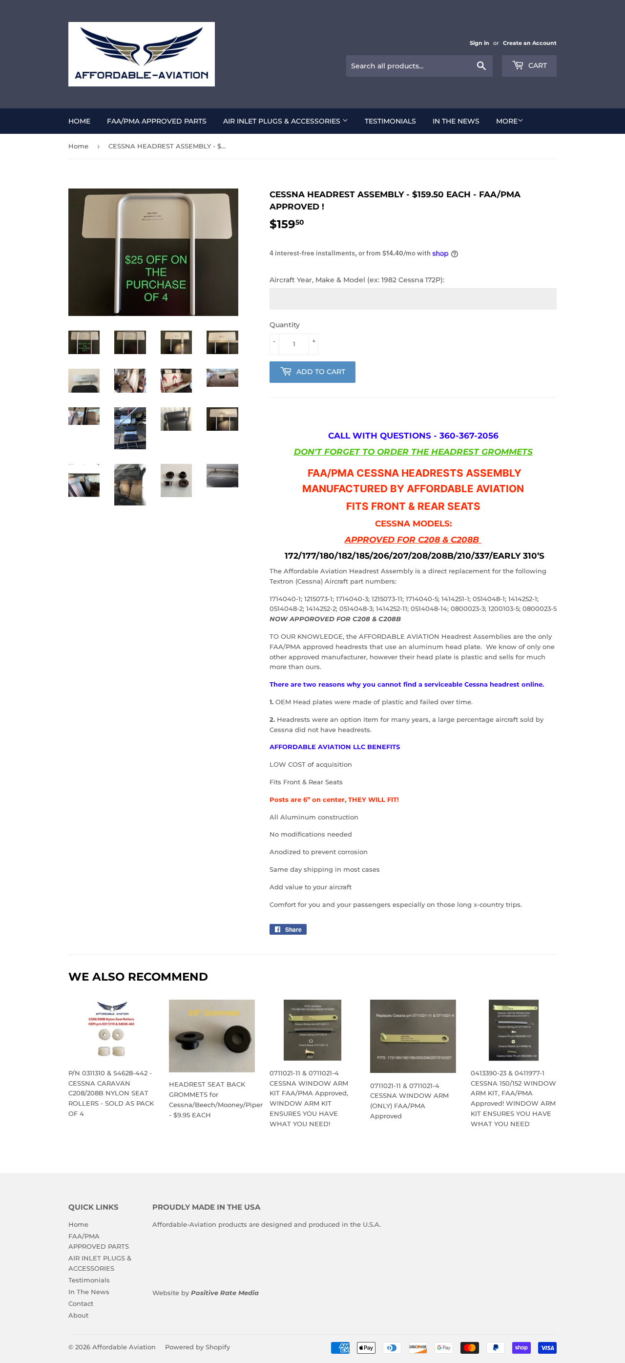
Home (79, 121)
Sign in (479, 43)
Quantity (285, 324)
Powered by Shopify (197, 1347)
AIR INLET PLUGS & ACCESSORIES (282, 121)
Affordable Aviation (124, 1347)
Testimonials (390, 121)
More (507, 121)
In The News (456, 121)
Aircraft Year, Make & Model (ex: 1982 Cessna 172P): (357, 279)
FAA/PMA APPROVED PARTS (157, 121)
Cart (536, 65)
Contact (80, 1303)
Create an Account (530, 43)
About (78, 1315)
